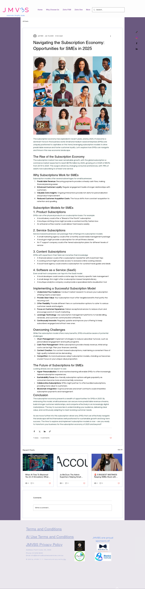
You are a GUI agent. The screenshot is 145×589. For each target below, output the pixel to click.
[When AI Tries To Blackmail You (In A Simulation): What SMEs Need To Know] (38, 462)
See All (120, 449)
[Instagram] (136, 37)
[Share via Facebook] (34, 431)
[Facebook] (136, 43)
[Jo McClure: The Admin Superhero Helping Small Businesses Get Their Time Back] (72, 462)
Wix (64, 559)
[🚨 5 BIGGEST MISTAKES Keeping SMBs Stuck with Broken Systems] (107, 462)
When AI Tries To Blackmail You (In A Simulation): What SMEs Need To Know (36, 476)
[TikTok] (136, 32)
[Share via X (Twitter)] (39, 431)
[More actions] (110, 36)
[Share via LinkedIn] (45, 431)
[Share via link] (50, 431)
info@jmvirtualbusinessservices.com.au (47, 555)
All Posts (25, 21)
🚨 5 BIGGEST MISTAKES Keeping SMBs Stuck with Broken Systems (105, 476)
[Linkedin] (136, 49)
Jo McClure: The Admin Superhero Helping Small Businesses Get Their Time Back (71, 476)
